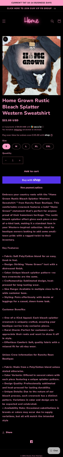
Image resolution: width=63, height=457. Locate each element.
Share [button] (9, 432)
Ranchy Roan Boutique (34, 456)
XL (36, 146)
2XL (48, 146)
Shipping (18, 130)
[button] (3, 21)
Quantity (6, 153)
